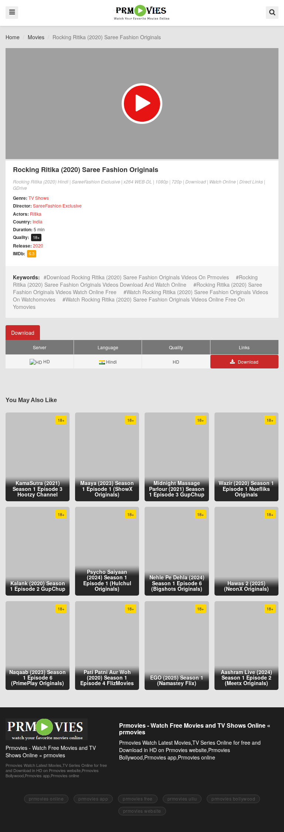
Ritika (35, 213)
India (38, 221)
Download (22, 332)
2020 (38, 245)
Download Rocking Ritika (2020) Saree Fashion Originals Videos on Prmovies (138, 277)
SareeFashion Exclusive (57, 205)
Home (13, 37)
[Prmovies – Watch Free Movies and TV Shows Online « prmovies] (142, 12)
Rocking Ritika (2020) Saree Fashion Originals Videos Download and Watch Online (135, 280)
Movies (36, 37)
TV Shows (38, 198)
